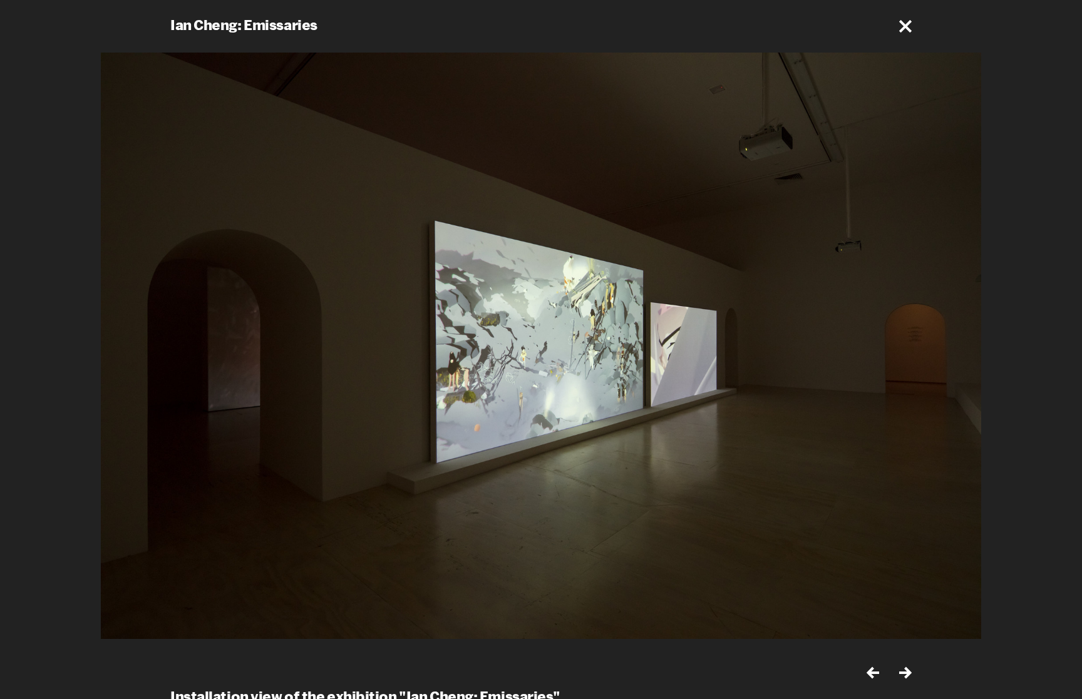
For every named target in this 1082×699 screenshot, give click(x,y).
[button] (905, 26)
